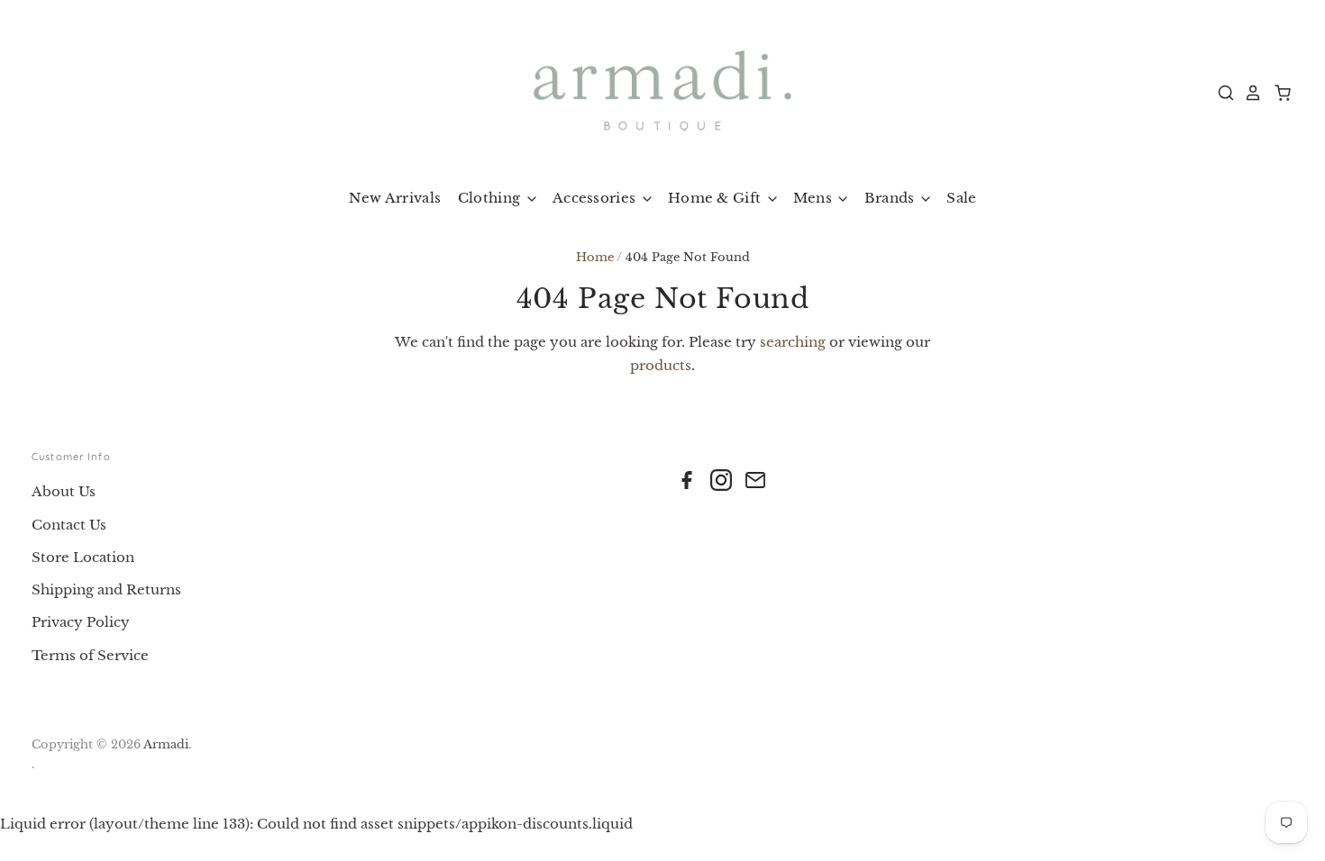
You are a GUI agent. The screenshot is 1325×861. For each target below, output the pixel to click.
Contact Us (69, 524)
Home (595, 257)
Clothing (491, 197)
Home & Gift (716, 197)
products (660, 365)
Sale (961, 197)
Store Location (83, 557)
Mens (814, 197)
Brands (891, 197)
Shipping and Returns (106, 589)
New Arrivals (395, 197)
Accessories (596, 197)
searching (793, 341)
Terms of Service (90, 655)
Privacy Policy (81, 621)
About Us (64, 491)
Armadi (165, 744)
